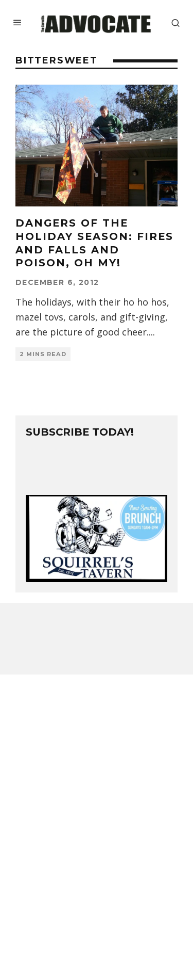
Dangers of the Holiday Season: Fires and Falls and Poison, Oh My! (94, 243)
